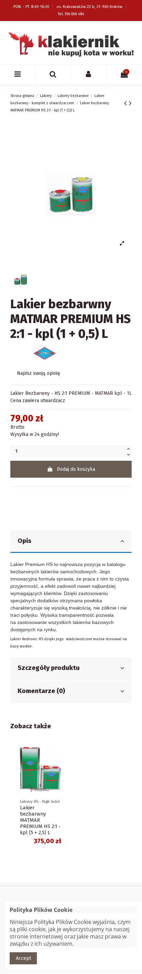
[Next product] (130, 103)
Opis (24, 541)
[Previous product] (126, 103)
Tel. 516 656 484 (71, 14)
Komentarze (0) (41, 691)
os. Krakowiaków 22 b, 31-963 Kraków (90, 6)
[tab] (71, 541)
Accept (23, 958)
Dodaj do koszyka (76, 469)
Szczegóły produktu (49, 668)
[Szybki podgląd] (61, 754)
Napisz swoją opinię (38, 373)
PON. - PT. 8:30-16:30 (31, 6)
